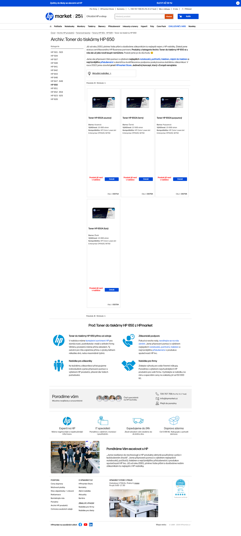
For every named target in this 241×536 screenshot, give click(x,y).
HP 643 (54, 74)
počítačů (155, 59)
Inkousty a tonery (130, 26)
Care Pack (161, 26)
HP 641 (54, 66)
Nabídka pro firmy (86, 507)
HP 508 (54, 63)
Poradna (54, 502)
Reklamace (56, 494)
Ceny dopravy (57, 484)
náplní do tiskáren (178, 59)
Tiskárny (91, 26)
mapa (136, 483)
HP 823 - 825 (57, 95)
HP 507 (54, 59)
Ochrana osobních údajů (62, 509)
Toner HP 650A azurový (99, 117)
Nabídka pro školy (86, 510)
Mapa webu (161, 524)
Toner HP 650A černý (133, 117)
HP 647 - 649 (57, 81)
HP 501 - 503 (57, 52)
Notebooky (69, 26)
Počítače (58, 26)
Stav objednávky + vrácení (62, 491)
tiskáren (165, 59)
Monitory (81, 26)
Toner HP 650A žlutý (98, 228)
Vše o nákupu (164, 9)
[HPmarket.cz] (64, 16)
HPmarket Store (107, 9)
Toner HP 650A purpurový (169, 117)
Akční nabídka (85, 491)
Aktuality (82, 494)
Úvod (53, 33)
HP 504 (54, 56)
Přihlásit (188, 9)
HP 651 (54, 88)
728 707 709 (166, 394)
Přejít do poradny (168, 403)
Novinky (192, 26)
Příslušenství (114, 26)
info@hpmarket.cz (169, 398)
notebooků (145, 59)
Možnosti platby (58, 487)
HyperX (144, 26)
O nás (175, 9)
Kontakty (121, 9)
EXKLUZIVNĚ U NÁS (177, 26)
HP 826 (54, 99)
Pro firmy (93, 9)
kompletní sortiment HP (97, 340)
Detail (112, 179)
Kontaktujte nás (58, 498)
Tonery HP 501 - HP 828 (102, 33)
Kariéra (82, 498)
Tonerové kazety (83, 33)
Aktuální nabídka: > (101, 73)
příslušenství (106, 62)
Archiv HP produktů (65, 33)
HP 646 (54, 77)
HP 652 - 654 (57, 92)
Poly (152, 26)
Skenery (101, 26)
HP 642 (54, 70)
